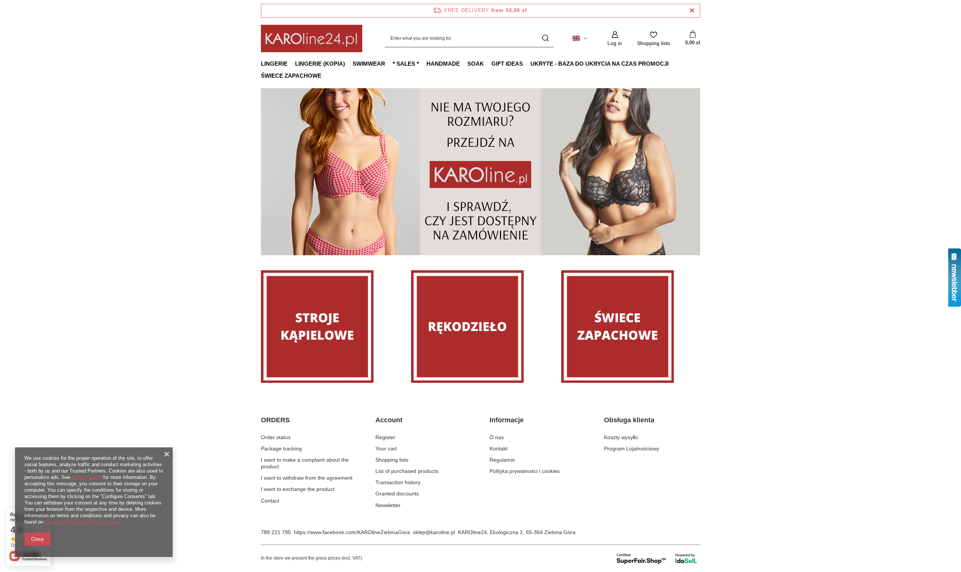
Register (385, 437)
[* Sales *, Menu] (423, 63)
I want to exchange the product (297, 489)
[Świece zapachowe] (630, 326)
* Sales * (406, 63)
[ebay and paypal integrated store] (657, 558)
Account (388, 420)
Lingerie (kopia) (320, 63)
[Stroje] (330, 326)
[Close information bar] (692, 10)
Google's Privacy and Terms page (81, 522)
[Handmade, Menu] (463, 63)
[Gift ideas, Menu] (527, 63)
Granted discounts (397, 494)
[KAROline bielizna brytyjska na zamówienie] (480, 171)
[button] (700, 171)
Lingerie (274, 63)
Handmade (443, 63)
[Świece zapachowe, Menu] (325, 75)
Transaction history (397, 482)
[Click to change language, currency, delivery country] (579, 38)
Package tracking (281, 449)
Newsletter (388, 505)
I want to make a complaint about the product (305, 463)
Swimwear (368, 63)
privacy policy (87, 477)
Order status (276, 437)
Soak (475, 63)
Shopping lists (391, 460)
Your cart (386, 449)
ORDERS (275, 420)
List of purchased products (406, 471)
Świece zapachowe (291, 75)
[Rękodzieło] (480, 326)
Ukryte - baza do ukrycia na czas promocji (599, 63)
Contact (270, 501)
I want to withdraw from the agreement (306, 478)
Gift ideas (507, 63)
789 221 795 (276, 532)
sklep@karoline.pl (434, 532)
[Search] (545, 38)
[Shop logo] (311, 38)
